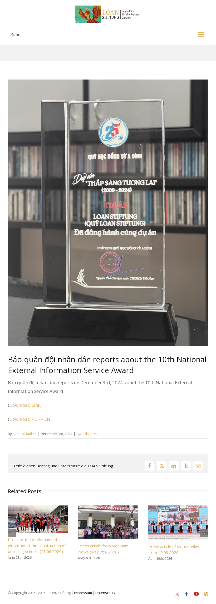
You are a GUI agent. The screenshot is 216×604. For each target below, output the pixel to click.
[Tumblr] (186, 466)
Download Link (24, 405)
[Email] (198, 466)
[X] (161, 466)
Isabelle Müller (24, 433)
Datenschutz (105, 592)
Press (95, 433)
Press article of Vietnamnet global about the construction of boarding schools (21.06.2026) (37, 545)
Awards (83, 433)
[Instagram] (177, 594)
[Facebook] (149, 466)
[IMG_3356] (108, 213)
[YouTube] (196, 594)
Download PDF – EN (29, 419)
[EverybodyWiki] (206, 594)
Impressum (83, 592)
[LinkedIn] (174, 466)
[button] (12, 533)
